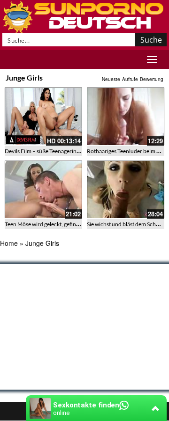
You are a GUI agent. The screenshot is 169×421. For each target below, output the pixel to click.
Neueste (111, 79)
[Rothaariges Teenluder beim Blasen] (125, 117)
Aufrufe (130, 79)
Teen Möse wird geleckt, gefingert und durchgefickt (67, 224)
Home (9, 243)
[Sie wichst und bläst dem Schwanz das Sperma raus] (125, 190)
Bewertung (151, 79)
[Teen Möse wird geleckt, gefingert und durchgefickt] (43, 190)
